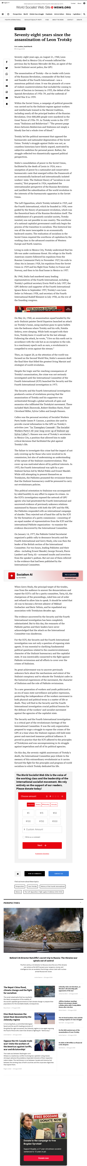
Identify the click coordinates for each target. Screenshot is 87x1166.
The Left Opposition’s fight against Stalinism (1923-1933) (43, 892)
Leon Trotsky (32, 886)
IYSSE (47, 19)
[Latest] (8, 15)
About (79, 3)
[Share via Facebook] (7, 62)
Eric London (18, 46)
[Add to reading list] (7, 104)
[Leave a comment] (7, 98)
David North (28, 46)
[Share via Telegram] (7, 80)
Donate (79, 19)
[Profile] (84, 4)
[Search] (84, 15)
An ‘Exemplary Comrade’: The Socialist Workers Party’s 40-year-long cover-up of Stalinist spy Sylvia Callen (41, 431)
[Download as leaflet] (7, 92)
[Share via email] (7, 86)
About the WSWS (58, 19)
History (18, 892)
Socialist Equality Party (33, 19)
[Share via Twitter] (7, 68)
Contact (73, 3)
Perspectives (20, 886)
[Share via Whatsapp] (7, 74)
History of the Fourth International (53, 886)
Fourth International (13, 19)
